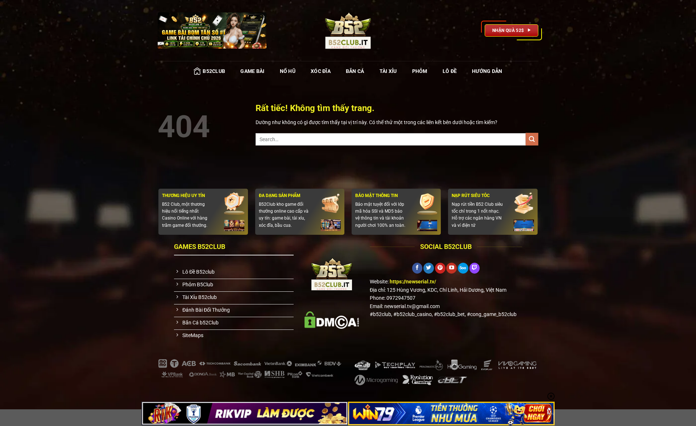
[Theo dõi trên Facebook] (417, 268)
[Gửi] (532, 139)
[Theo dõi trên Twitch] (474, 268)
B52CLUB (214, 71)
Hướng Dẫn (487, 71)
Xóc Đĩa (321, 71)
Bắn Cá (355, 71)
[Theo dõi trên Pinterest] (440, 268)
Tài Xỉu (388, 71)
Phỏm (419, 71)
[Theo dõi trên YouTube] (451, 268)
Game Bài (252, 71)
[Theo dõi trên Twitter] (428, 268)
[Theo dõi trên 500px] (463, 268)
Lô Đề (450, 71)
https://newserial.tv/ (413, 281)
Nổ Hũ (287, 71)
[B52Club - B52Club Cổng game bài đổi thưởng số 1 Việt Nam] (348, 30)
